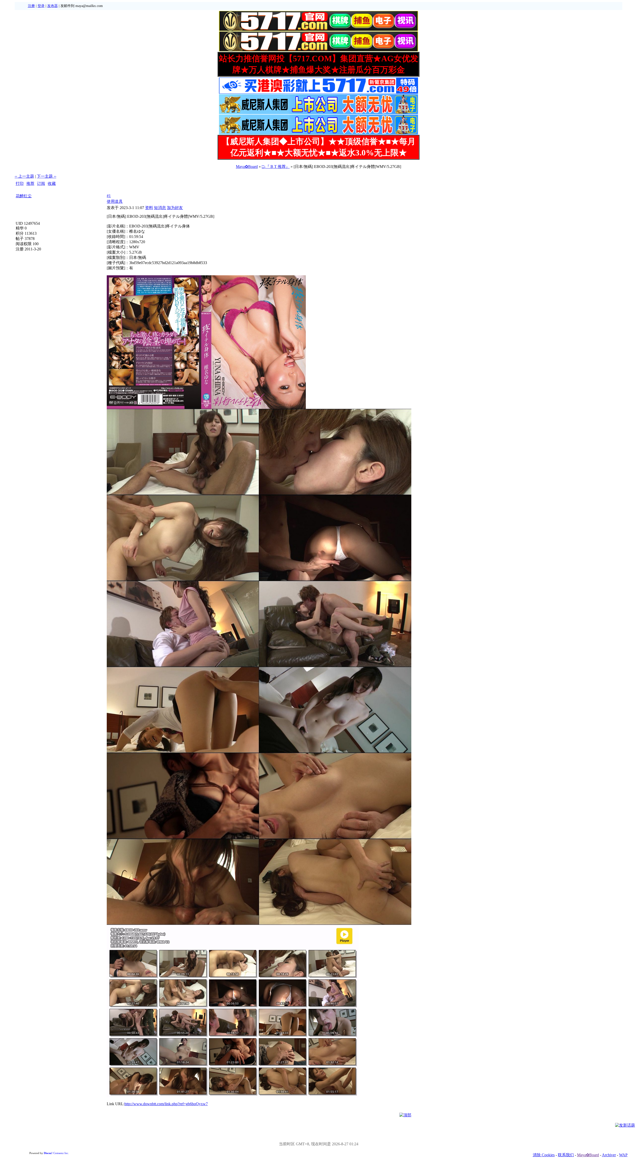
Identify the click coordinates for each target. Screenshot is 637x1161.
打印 (20, 183)
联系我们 (566, 1155)
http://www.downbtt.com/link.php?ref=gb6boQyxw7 (166, 1104)
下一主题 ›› (46, 176)
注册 (31, 6)
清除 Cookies (544, 1155)
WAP (623, 1155)
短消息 (160, 208)
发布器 (52, 6)
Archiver (609, 1155)
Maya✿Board (247, 166)
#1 (109, 196)
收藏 (52, 183)
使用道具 (115, 201)
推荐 (30, 183)
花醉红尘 (24, 196)
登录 (41, 6)
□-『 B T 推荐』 (276, 166)
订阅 (41, 183)
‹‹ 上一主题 (24, 176)
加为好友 (175, 208)
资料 (149, 208)
